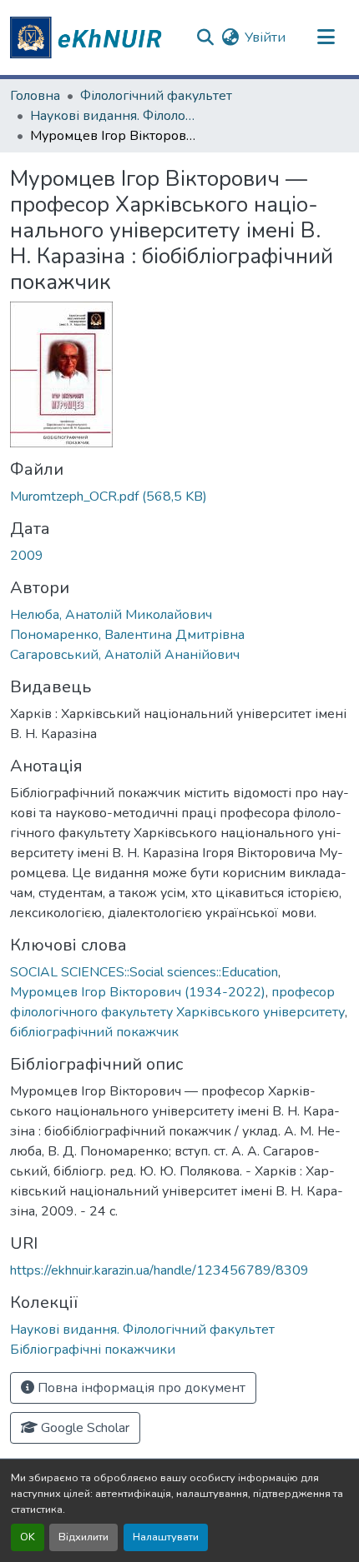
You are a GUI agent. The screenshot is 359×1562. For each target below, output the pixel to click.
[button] (88, 37)
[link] (179, 497)
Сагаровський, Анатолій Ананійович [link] (125, 655)
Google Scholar (83, 1428)
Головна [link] (35, 96)
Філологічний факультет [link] (156, 96)
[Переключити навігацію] (325, 37)
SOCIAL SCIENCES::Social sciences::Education (144, 972)
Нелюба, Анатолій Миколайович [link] (111, 615)
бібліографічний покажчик (94, 1032)
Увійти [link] (265, 37)
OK (27, 1537)
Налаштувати (166, 1537)
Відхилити (83, 1537)
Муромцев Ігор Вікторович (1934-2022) (137, 992)
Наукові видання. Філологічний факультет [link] (113, 116)
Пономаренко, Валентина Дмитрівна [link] (127, 635)
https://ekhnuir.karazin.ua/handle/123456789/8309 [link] (159, 1270)
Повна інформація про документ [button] (139, 1388)
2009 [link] (26, 555)
